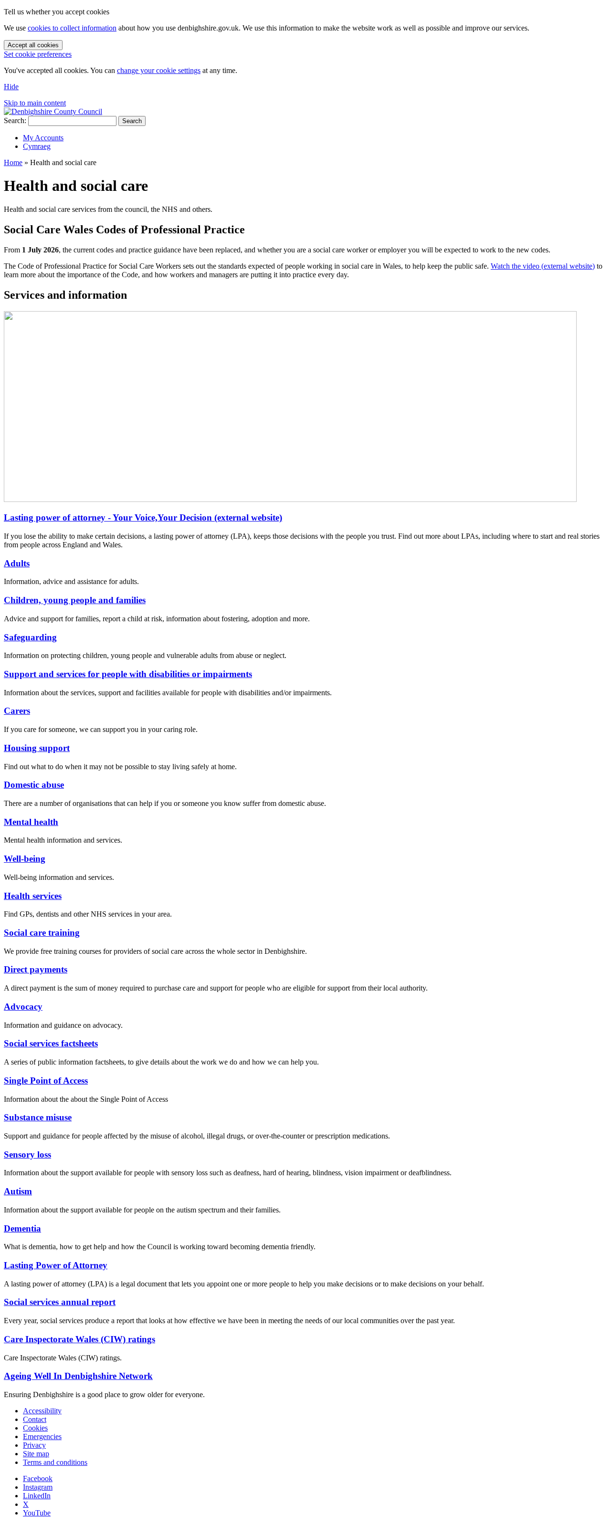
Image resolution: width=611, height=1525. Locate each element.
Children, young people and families (75, 600)
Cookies (35, 1428)
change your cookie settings (158, 70)
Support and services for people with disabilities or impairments (128, 674)
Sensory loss (27, 1154)
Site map (36, 1454)
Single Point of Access (46, 1081)
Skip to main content (35, 103)
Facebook (38, 1478)
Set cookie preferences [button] (38, 54)
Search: (15, 120)
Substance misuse (38, 1117)
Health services (33, 896)
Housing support (37, 748)
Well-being (24, 859)
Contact (34, 1419)
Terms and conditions (55, 1462)
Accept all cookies (33, 45)
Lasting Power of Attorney (55, 1265)
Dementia (22, 1228)
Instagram (38, 1487)
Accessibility (42, 1411)
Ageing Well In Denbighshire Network (78, 1376)
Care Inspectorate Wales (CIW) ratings (79, 1339)
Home (13, 162)
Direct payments (35, 969)
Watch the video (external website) (543, 266)
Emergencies (42, 1436)
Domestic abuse (34, 785)
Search (132, 121)
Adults (17, 563)
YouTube (37, 1513)
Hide (11, 87)
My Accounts (43, 138)
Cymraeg (37, 146)
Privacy (34, 1445)
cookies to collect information (72, 28)
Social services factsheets (51, 1043)
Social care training (42, 933)
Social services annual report (60, 1302)
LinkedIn (37, 1496)
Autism (18, 1191)
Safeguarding (30, 637)
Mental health (31, 822)
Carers (17, 711)
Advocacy (23, 1007)
